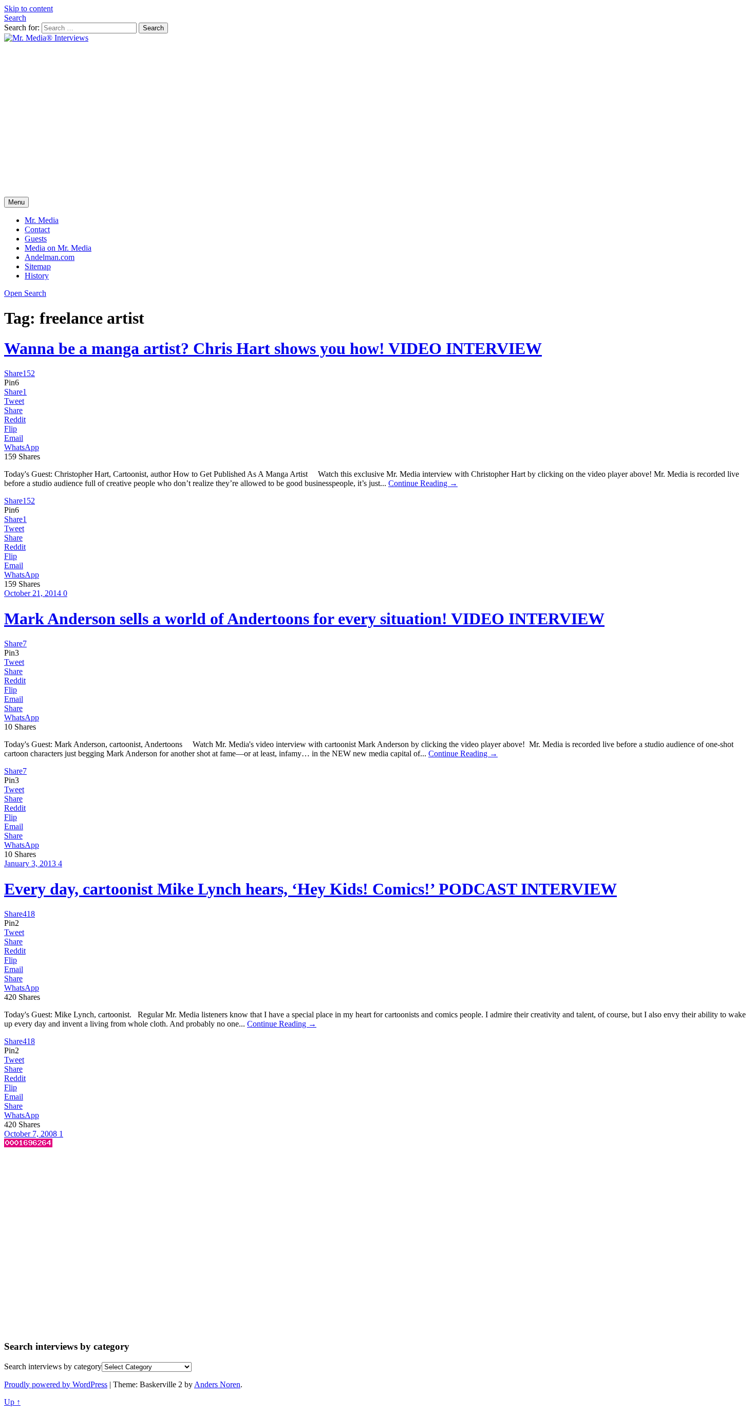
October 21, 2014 (33, 593)
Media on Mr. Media (58, 248)
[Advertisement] (377, 120)
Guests (36, 238)
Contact (37, 229)
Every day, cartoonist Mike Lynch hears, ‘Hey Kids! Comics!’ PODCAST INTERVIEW (310, 889)
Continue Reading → (423, 483)
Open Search (25, 293)
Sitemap (38, 266)
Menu (16, 202)
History (37, 275)
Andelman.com (49, 257)
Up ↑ (12, 1402)
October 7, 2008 (31, 1133)
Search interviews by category (53, 1366)
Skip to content (28, 8)
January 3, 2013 (31, 863)
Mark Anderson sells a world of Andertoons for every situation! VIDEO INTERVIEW (304, 618)
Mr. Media (42, 220)
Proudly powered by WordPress (55, 1384)
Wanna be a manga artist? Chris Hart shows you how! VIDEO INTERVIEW (273, 348)
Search (15, 17)
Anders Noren (217, 1384)
